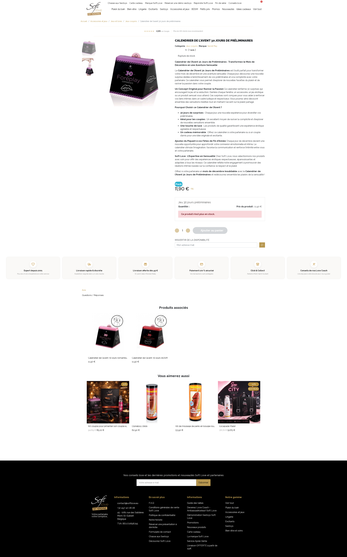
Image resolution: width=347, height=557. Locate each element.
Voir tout (229, 503)
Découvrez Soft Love (159, 541)
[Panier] (260, 2)
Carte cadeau (136, 3)
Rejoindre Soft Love (203, 3)
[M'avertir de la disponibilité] (262, 245)
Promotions (193, 522)
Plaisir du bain (232, 507)
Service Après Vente (197, 541)
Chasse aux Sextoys (117, 3)
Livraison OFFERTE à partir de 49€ (202, 547)
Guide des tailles (195, 503)
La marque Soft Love (197, 536)
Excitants (229, 521)
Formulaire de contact (160, 532)
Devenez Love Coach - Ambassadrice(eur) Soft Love (201, 509)
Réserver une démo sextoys (178, 3)
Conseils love (235, 3)
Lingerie (229, 517)
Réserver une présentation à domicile (163, 526)
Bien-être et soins (234, 530)
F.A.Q (151, 503)
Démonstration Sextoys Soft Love (201, 516)
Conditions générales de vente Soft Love (164, 509)
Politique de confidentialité (162, 515)
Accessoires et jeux (234, 512)
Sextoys (229, 526)
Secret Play (212, 46)
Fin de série (220, 3)
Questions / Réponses (93, 295)
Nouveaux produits (196, 527)
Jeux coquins (192, 46)
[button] (250, 3)
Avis (84, 290)
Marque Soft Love (153, 3)
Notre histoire (155, 520)
